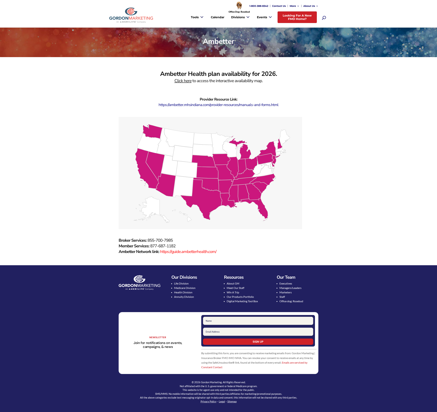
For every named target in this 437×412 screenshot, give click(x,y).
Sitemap (232, 401)
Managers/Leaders (290, 287)
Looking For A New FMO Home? (297, 17)
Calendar (217, 17)
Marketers (285, 292)
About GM (233, 283)
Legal (222, 401)
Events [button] (262, 17)
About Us (309, 6)
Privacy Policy (208, 401)
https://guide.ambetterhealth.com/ (188, 251)
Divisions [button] (238, 17)
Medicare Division (184, 287)
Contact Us (279, 6)
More (293, 6)
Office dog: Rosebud (291, 301)
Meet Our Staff (235, 287)
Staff (282, 296)
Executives (285, 283)
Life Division (181, 283)
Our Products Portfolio (240, 296)
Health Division (183, 292)
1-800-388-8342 (258, 6)
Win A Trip (233, 292)
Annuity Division (184, 296)
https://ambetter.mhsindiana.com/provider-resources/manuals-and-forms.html (218, 104)
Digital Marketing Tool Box (242, 301)
